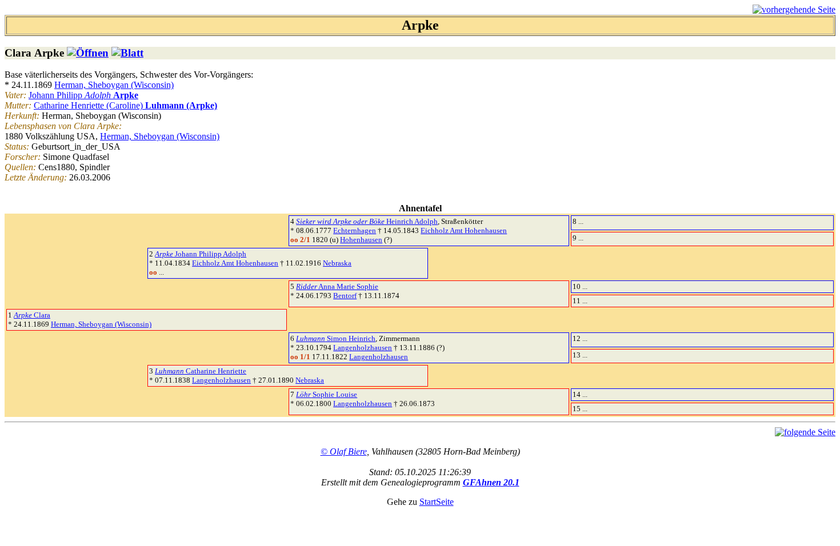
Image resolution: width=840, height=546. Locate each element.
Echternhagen (354, 230)
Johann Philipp (83, 95)
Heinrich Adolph (367, 221)
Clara (32, 315)
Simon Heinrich (335, 338)
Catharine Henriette (200, 371)
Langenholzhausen (362, 347)
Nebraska (337, 263)
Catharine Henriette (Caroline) (125, 105)
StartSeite (436, 502)
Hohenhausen (361, 239)
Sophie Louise (326, 394)
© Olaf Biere (344, 451)
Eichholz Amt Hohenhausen (464, 230)
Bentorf (345, 295)
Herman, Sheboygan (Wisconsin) (114, 85)
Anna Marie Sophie (337, 286)
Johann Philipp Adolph (200, 254)
